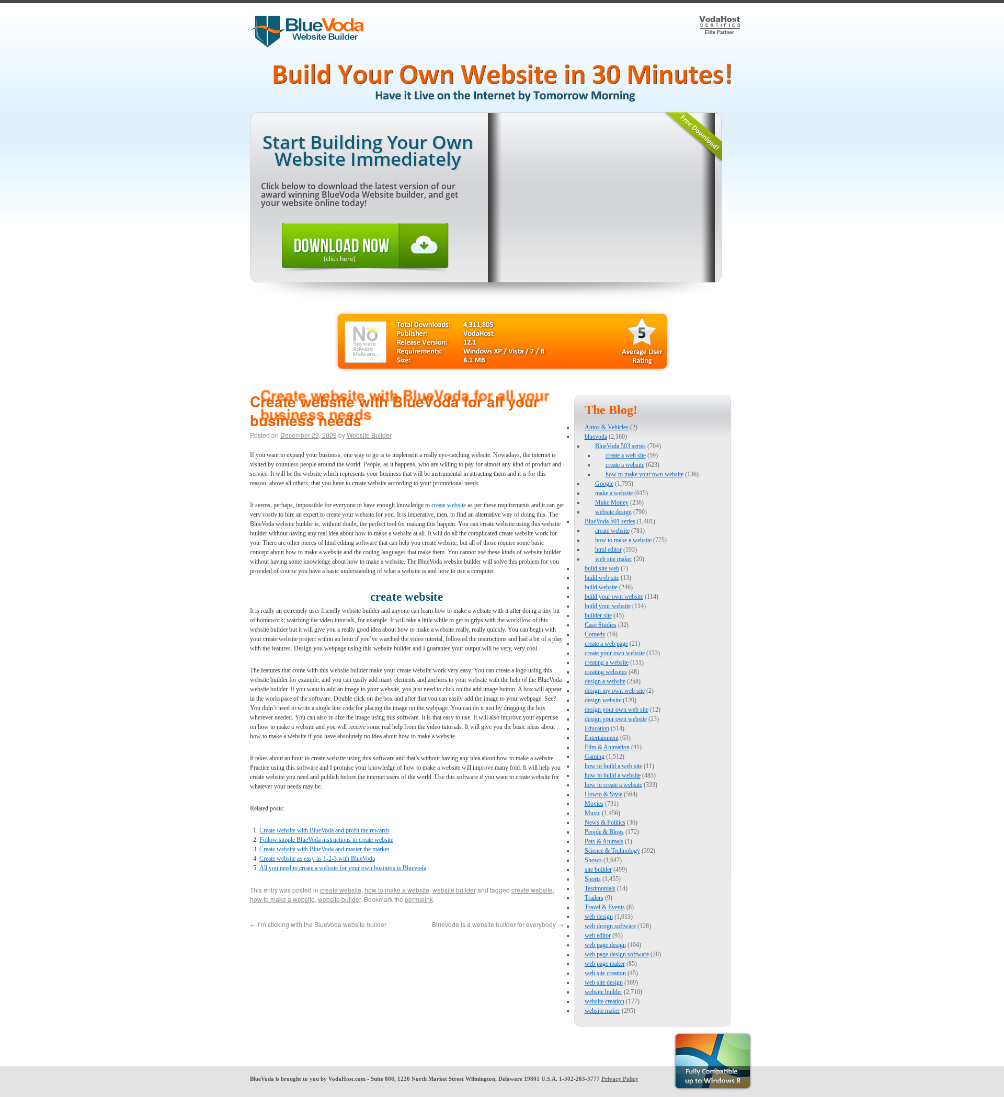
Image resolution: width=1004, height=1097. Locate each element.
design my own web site (615, 690)
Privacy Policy (619, 1079)
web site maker (613, 559)
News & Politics (605, 822)
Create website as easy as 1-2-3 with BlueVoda (317, 858)
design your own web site (616, 709)
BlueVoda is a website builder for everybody (498, 924)
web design (599, 916)
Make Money (612, 502)
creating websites (606, 672)
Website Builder (369, 434)
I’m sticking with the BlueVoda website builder (318, 924)
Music (592, 813)
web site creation (605, 973)
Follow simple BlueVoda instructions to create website (326, 839)
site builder (598, 869)
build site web (602, 568)
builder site (598, 615)
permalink (419, 899)
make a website (614, 493)
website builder (454, 889)
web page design (605, 945)
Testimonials (600, 888)
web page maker (605, 963)
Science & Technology (612, 850)
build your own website (614, 596)
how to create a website (613, 785)
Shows (593, 860)
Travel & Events (605, 907)
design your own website (616, 719)
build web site (602, 577)
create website (448, 505)
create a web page (606, 643)
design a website (605, 681)
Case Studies (601, 625)
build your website (608, 606)
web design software (610, 926)
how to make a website (396, 889)
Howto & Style (603, 794)
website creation (604, 1001)
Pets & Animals (604, 841)
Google (604, 483)
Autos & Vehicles (607, 427)
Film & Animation (607, 747)
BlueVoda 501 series (610, 521)
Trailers (594, 897)
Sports (593, 879)
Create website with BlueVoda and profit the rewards (324, 830)
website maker (602, 1010)
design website (603, 700)
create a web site (626, 455)
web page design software (617, 954)
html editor (608, 549)
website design (613, 512)
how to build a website (613, 775)
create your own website (615, 653)
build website (601, 587)
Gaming (594, 756)
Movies (594, 803)
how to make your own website (644, 474)
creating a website (607, 662)
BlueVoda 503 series (620, 446)
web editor (598, 935)
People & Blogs (604, 832)
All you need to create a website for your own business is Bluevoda (342, 868)
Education (597, 728)
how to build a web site (613, 766)
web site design (604, 982)
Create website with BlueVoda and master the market (324, 849)
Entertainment (602, 737)
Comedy (595, 634)
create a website (625, 464)
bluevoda (596, 436)
